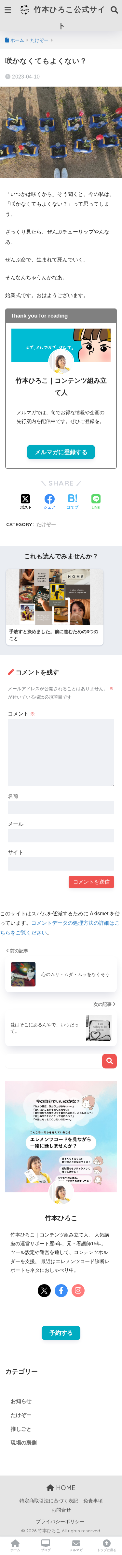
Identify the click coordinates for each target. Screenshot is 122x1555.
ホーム (15, 1550)
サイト (15, 852)
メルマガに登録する (61, 452)
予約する (61, 1333)
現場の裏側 (24, 1442)
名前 (13, 796)
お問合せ (61, 1510)
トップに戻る (106, 1550)
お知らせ (21, 1401)
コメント (21, 714)
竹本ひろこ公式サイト (69, 17)
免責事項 (93, 1500)
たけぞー (46, 524)
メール (15, 824)
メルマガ (76, 1550)
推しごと (21, 1429)
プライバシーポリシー (60, 1521)
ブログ (46, 1550)
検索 (109, 1061)
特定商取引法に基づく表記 (49, 1500)
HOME (64, 1488)
